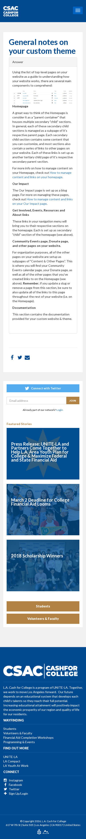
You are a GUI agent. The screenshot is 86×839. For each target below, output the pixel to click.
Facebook (15, 785)
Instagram (15, 780)
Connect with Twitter (45, 388)
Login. (60, 410)
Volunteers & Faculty (43, 619)
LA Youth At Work (15, 765)
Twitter (13, 789)
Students (43, 606)
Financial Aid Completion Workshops (28, 737)
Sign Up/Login (18, 793)
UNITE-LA (10, 757)
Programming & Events (19, 742)
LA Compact (11, 761)
